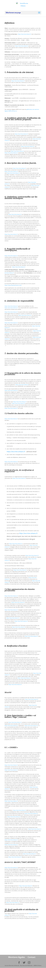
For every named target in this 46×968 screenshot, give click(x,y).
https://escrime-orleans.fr (24, 34)
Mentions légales (16, 957)
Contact (31, 957)
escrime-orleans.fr (9, 273)
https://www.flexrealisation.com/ (13, 285)
